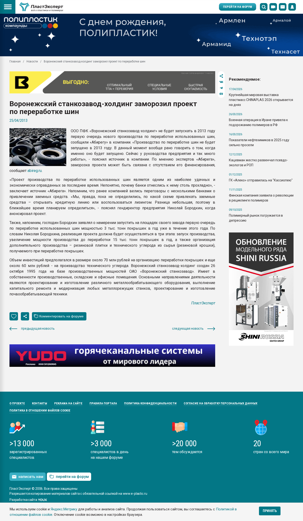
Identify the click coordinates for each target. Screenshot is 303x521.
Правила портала (103, 403)
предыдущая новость (37, 328)
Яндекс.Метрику (64, 509)
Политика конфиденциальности (150, 403)
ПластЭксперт (203, 303)
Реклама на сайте (68, 403)
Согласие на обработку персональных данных (220, 403)
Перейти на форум (237, 7)
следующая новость (188, 328)
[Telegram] (221, 88)
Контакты (39, 403)
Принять (270, 511)
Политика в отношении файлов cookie (39, 410)
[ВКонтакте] (221, 82)
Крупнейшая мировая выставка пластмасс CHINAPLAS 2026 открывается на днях (261, 100)
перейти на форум (72, 476)
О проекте (17, 403)
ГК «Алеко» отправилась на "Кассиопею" (261, 180)
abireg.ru (34, 170)
